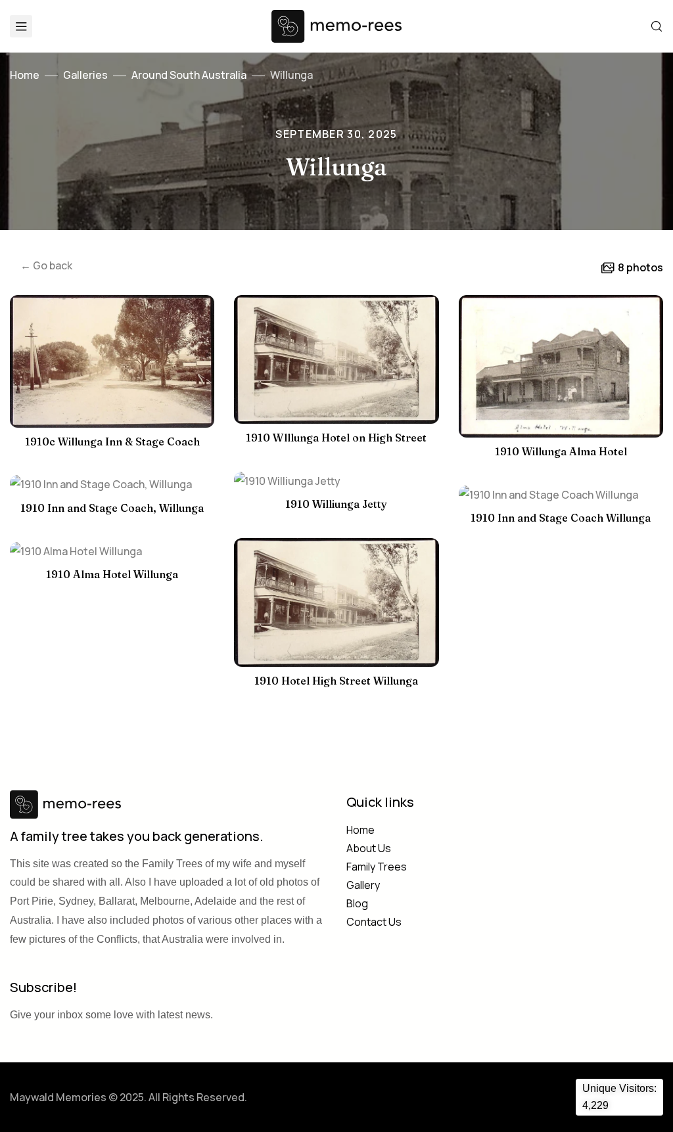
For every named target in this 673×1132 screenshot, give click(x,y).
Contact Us (374, 922)
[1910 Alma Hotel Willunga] (112, 551)
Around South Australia (188, 75)
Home (24, 75)
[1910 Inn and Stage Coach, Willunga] (112, 484)
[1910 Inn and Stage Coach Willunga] (561, 495)
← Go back (46, 265)
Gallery (363, 885)
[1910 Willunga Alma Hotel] (561, 366)
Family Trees (376, 866)
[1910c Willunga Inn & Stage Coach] (112, 361)
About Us (368, 848)
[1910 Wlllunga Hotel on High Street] (336, 359)
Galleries (85, 75)
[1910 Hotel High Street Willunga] (336, 602)
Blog (357, 903)
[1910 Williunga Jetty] (336, 481)
